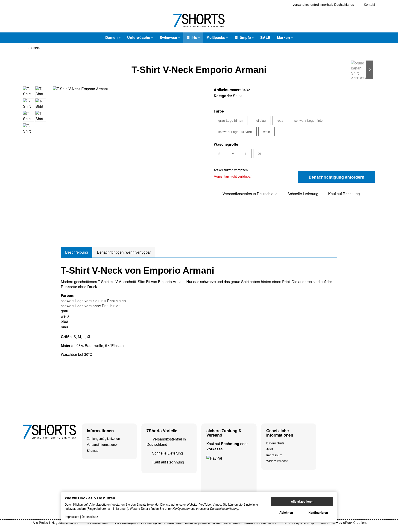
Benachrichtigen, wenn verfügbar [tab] (124, 252)
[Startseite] (25, 48)
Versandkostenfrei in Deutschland (250, 193)
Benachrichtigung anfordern (336, 177)
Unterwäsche (138, 37)
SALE (265, 37)
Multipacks (215, 37)
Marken (283, 37)
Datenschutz (90, 516)
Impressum (72, 516)
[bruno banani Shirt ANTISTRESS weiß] (361, 70)
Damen (111, 37)
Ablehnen (286, 512)
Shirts (192, 37)
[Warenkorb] (370, 20)
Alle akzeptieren (302, 501)
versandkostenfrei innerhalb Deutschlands (323, 4)
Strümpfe (243, 37)
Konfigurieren (318, 512)
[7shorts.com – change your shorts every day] (199, 21)
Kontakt (369, 4)
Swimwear (168, 37)
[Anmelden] (358, 20)
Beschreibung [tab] (76, 252)
